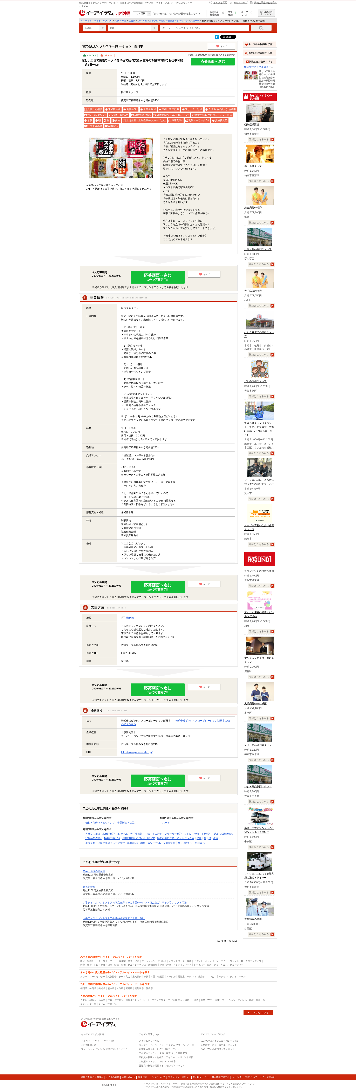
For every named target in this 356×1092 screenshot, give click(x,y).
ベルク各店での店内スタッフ (259, 334)
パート (166, 822)
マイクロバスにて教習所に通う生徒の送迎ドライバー (259, 481)
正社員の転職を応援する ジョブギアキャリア (162, 1065)
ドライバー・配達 (203, 965)
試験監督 (112, 976)
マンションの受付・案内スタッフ (259, 660)
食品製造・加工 (126, 822)
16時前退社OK (112, 838)
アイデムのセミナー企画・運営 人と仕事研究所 (163, 1053)
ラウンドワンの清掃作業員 (259, 570)
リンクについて (157, 1077)
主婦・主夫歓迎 (153, 833)
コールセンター (97, 976)
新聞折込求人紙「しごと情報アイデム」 (159, 1049)
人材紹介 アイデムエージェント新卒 (157, 1061)
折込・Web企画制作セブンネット (218, 1049)
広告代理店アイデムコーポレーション (220, 1041)
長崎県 (101, 988)
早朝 (199, 838)
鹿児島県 (139, 988)
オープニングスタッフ (158, 1000)
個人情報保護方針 (221, 1077)
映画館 (160, 976)
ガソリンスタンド (228, 976)
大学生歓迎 (136, 833)
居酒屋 (181, 976)
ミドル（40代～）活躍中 (198, 833)
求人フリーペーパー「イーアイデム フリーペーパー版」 (167, 1045)
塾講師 (201, 976)
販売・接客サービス (90, 961)
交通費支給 (169, 842)
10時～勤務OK (93, 838)
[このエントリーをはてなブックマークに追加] (217, 38)
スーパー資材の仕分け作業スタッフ (259, 527)
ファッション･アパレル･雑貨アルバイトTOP (104, 1049)
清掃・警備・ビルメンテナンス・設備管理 (135, 965)
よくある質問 (220, 2)
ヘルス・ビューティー (232, 965)
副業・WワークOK (150, 842)
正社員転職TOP (89, 1045)
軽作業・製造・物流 (129, 961)
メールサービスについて (244, 1077)
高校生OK (122, 833)
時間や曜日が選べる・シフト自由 (175, 838)
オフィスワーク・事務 (180, 961)
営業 (216, 965)
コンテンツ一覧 (88, 1004)
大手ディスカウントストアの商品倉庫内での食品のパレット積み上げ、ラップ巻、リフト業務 (135, 902)
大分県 (120, 988)
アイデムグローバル (149, 1041)
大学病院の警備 (253, 919)
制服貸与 (200, 842)
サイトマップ (240, 2)
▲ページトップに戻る (258, 1012)
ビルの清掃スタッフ (255, 381)
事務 (146, 976)
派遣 (196, 1000)
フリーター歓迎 (173, 833)
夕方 (215, 838)
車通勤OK (132, 842)
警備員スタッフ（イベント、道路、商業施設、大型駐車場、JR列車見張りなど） (259, 429)
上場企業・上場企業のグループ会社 (105, 842)
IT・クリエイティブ (251, 961)
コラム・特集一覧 (107, 1004)
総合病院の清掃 (253, 207)
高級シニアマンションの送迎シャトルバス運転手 (259, 830)
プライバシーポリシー (179, 1077)
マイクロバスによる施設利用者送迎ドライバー (259, 875)
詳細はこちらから (259, 139)
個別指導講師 (251, 124)
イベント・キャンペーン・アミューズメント (216, 961)
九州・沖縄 (120, 20)
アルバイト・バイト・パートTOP (98, 1041)
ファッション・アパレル (154, 961)
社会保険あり (185, 842)
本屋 (153, 976)
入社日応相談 (92, 833)
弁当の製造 (89, 886)
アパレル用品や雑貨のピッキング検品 (259, 614)
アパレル (171, 976)
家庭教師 (137, 976)
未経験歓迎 (108, 833)
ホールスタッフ (253, 166)
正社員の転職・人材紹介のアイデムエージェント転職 (166, 1057)
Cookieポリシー (201, 1077)
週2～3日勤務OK (223, 833)
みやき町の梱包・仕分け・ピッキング (168, 20)
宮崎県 (129, 988)
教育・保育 (86, 965)
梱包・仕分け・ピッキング (100, 822)
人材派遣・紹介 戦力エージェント (219, 1045)
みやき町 (142, 20)
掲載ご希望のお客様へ (265, 2)
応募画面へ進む (213, 61)
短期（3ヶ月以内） (182, 1000)
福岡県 (83, 988)
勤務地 (130, 617)
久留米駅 (194, 20)
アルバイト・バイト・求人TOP (96, 20)
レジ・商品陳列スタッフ (258, 249)
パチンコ (191, 976)
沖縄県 (149, 988)
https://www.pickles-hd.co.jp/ (136, 752)
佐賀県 (132, 20)
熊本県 (111, 988)
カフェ (83, 976)
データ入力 (124, 976)
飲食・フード (110, 961)
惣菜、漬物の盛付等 (94, 871)
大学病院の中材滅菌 (255, 703)
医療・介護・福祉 (103, 965)
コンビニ (211, 976)
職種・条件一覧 (257, 1000)
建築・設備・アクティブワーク (175, 965)
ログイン (266, 13)
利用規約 (142, 1077)
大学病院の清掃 (253, 290)
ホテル (242, 976)
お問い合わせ (129, 1077)
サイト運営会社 (267, 1077)
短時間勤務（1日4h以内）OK (138, 838)
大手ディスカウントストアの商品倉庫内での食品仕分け (114, 918)
